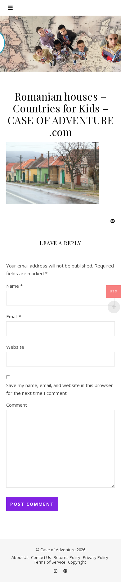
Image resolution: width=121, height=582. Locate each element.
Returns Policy (67, 557)
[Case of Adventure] (60, 44)
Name (14, 286)
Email (13, 316)
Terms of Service (49, 562)
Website (15, 347)
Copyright (77, 562)
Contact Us (41, 557)
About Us (20, 557)
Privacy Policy (95, 557)
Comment (16, 405)
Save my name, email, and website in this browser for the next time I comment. (59, 389)
